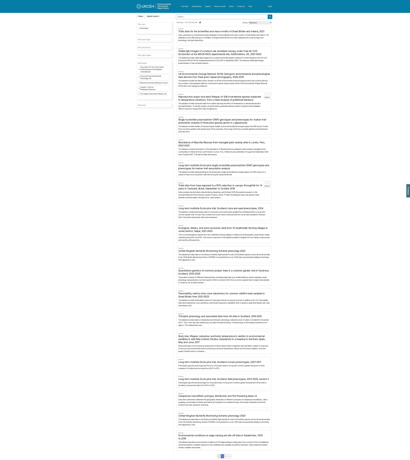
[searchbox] (138, 32)
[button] (200, 22)
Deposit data (196, 6)
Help (250, 6)
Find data (184, 6)
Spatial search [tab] (153, 16)
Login (270, 6)
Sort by (245, 23)
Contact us (241, 6)
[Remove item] (139, 28)
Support (208, 6)
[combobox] (154, 28)
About (231, 6)
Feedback (408, 191)
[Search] (270, 17)
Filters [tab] (140, 16)
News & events (220, 6)
